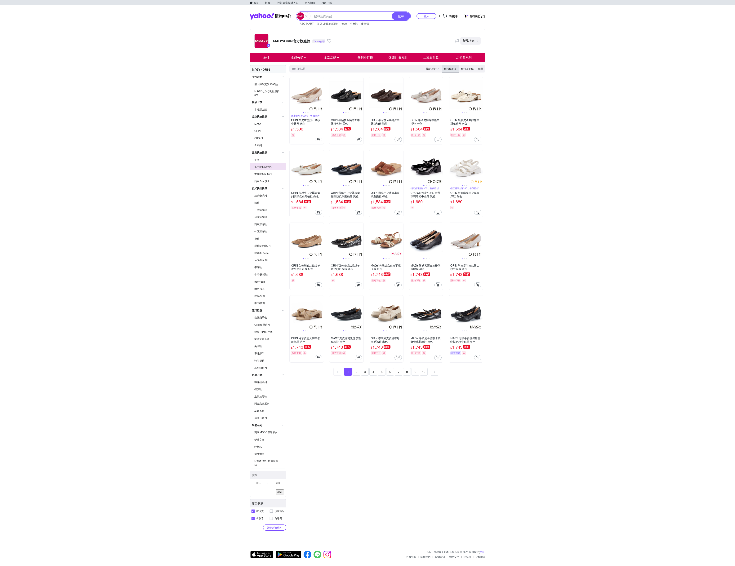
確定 (279, 492)
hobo (344, 23)
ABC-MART (307, 23)
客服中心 (411, 557)
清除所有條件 (274, 527)
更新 (482, 552)
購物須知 (440, 557)
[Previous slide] (292, 94)
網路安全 (454, 557)
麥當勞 (365, 23)
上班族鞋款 (431, 57)
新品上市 (469, 40)
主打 (266, 57)
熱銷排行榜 (365, 57)
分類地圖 (480, 557)
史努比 (354, 23)
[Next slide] (321, 94)
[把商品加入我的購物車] (318, 139)
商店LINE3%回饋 (327, 23)
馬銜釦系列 (464, 57)
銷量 (480, 68)
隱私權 (467, 557)
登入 (426, 16)
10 (423, 371)
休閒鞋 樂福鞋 (398, 57)
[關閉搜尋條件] (306, 16)
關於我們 (425, 557)
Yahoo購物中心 (270, 16)
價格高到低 (467, 68)
